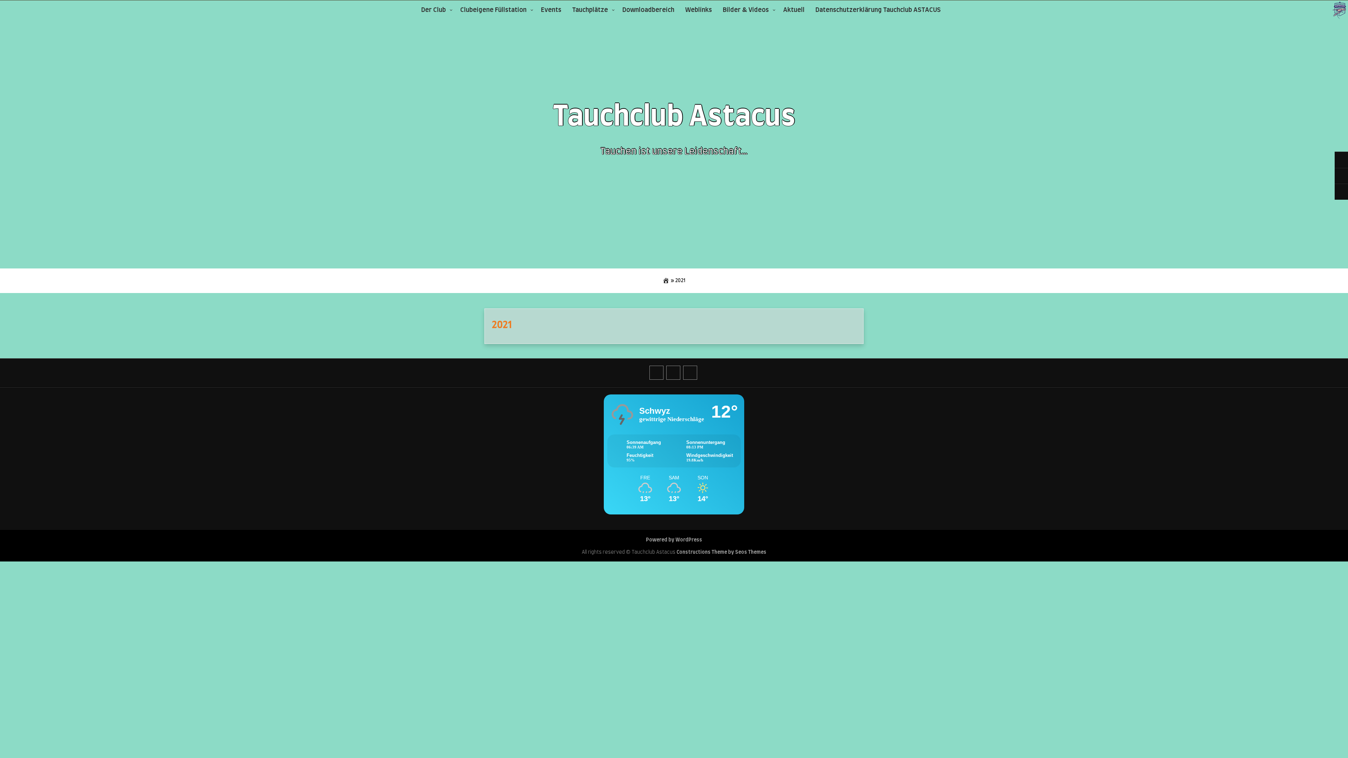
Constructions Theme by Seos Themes (721, 552)
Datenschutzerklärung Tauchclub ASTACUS (878, 10)
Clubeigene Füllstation (493, 10)
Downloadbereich (648, 10)
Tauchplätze (590, 10)
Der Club (433, 10)
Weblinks (698, 10)
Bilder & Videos (746, 10)
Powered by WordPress (674, 540)
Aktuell (794, 10)
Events (551, 10)
